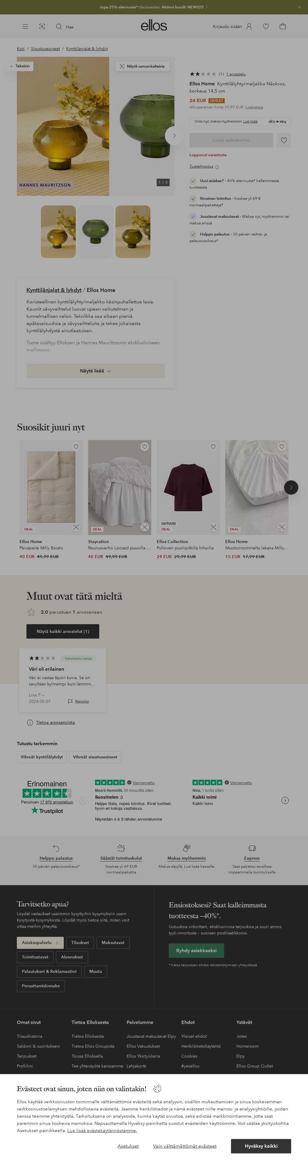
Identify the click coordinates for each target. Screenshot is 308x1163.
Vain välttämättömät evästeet (185, 1146)
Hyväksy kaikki (261, 1146)
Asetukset (128, 1146)
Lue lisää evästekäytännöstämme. (102, 1130)
